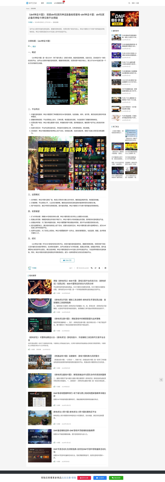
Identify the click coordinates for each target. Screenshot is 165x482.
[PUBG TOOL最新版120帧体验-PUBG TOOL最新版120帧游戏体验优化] (116, 100)
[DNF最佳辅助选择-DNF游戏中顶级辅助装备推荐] (40, 436)
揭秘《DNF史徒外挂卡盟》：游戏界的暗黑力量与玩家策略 (118, 163)
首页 (42, 3)
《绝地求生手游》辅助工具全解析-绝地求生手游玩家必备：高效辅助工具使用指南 (79, 301)
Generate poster (83, 268)
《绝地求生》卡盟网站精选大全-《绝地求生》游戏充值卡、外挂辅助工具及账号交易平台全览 (66, 338)
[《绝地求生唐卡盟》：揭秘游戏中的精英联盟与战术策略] (40, 324)
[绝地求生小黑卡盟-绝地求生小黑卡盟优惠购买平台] (40, 417)
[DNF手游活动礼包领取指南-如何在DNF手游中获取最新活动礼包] (40, 455)
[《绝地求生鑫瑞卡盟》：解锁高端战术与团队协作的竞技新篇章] (40, 380)
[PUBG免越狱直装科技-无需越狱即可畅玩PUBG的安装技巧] (116, 46)
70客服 (30, 22)
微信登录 (117, 478)
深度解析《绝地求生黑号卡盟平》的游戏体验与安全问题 (131, 163)
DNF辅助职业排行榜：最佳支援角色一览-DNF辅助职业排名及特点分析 (118, 158)
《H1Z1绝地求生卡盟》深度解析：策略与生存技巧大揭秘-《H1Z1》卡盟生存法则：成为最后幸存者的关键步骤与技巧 (131, 176)
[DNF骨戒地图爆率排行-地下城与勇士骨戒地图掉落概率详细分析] (40, 399)
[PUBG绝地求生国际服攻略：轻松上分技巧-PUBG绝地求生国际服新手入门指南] (116, 37)
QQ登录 (101, 478)
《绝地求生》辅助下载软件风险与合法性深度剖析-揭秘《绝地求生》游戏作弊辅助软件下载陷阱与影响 (131, 139)
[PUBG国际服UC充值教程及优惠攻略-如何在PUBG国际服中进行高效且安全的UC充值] (116, 73)
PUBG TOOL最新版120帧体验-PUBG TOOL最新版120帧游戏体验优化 (129, 100)
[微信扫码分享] (91, 268)
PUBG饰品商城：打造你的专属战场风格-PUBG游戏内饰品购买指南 (129, 117)
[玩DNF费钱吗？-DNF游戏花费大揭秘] (116, 109)
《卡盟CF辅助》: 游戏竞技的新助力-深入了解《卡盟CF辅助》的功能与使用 (117, 132)
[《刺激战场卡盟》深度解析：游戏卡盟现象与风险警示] (40, 362)
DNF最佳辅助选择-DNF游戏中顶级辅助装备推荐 (74, 430)
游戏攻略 (49, 3)
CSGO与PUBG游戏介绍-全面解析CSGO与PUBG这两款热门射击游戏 (129, 82)
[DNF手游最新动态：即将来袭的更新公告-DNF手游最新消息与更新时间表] (116, 91)
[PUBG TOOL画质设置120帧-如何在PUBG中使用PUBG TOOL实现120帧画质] (116, 64)
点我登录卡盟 (60, 3)
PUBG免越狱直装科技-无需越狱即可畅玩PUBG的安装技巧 (129, 46)
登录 (133, 3)
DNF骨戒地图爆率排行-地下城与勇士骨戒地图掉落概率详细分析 (79, 394)
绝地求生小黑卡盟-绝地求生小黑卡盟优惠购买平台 (74, 412)
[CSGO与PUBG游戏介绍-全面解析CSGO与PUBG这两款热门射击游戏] (116, 82)
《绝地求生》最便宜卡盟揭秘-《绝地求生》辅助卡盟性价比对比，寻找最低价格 (118, 152)
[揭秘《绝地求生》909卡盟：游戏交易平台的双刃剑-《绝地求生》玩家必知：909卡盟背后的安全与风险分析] (40, 286)
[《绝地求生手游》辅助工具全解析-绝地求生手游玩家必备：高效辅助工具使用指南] (40, 305)
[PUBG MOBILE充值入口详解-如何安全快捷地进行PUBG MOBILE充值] (116, 55)
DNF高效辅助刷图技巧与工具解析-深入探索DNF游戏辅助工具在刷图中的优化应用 (131, 152)
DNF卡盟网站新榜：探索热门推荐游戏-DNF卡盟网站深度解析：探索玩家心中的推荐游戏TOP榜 (118, 176)
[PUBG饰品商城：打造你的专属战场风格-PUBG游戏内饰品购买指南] (116, 118)
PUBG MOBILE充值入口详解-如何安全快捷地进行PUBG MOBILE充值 (129, 55)
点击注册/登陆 (69, 477)
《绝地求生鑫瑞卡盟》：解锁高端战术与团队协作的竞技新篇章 (79, 375)
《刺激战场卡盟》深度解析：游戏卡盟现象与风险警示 (76, 356)
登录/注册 (84, 478)
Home (27, 8)
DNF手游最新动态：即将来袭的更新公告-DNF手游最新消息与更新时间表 (129, 91)
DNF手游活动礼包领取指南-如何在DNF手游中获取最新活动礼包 (79, 450)
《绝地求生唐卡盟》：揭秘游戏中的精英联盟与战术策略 (76, 319)
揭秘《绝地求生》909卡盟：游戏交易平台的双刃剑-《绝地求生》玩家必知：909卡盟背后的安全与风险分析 (79, 282)
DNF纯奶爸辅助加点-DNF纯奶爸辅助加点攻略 (131, 158)
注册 (137, 3)
